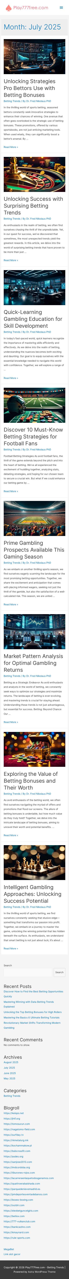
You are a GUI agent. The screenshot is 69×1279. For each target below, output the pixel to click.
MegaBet (9, 1249)
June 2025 (10, 1073)
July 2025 (9, 1067)
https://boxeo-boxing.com (18, 1199)
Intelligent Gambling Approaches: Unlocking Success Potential (32, 894)
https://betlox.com (14, 1216)
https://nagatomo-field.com (19, 1129)
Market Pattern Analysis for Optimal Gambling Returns (33, 663)
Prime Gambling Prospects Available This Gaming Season (34, 550)
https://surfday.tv (14, 1134)
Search (8, 965)
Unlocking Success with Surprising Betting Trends (33, 206)
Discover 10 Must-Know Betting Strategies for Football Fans (33, 436)
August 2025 (11, 1062)
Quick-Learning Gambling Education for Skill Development (33, 319)
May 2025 (9, 1078)
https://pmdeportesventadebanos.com (26, 1194)
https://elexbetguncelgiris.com (21, 1210)
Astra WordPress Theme (42, 1271)
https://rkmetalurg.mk (16, 1140)
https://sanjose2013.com (18, 1162)
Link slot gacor (12, 1254)
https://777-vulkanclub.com (19, 1221)
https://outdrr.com (14, 1205)
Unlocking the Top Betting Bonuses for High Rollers (33, 1012)
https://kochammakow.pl (18, 1145)
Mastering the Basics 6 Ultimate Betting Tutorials (31, 1017)
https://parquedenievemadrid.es (22, 1189)
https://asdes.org (13, 1156)
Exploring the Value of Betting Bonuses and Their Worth (31, 781)
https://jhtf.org (12, 1118)
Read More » (11, 147)
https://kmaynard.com (16, 1232)
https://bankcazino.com (17, 1226)
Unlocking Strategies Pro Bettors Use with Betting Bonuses (30, 88)
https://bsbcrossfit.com (17, 1151)
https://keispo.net (14, 1113)
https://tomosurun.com (17, 1123)
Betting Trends (12, 101)
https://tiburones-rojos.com (19, 1172)
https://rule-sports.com (17, 1237)
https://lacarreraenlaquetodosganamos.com (29, 1178)
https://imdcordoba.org (17, 1167)
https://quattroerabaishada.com (22, 1183)
